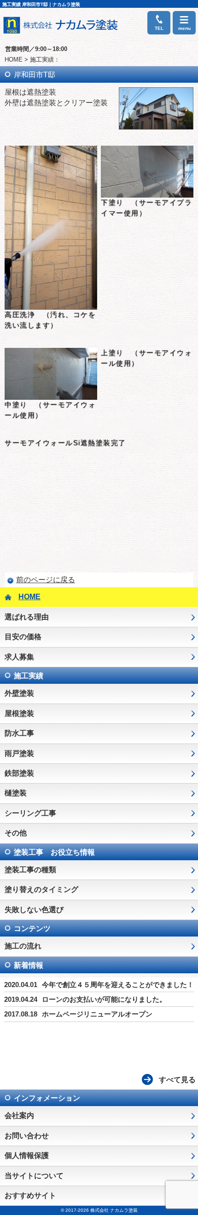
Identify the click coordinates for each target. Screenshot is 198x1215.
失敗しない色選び (34, 910)
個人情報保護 (27, 1155)
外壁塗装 (19, 693)
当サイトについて (34, 1176)
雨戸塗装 (19, 753)
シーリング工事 (30, 813)
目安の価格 (23, 637)
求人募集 (19, 657)
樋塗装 (16, 793)
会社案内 (19, 1115)
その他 (16, 833)
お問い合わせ (27, 1136)
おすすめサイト (30, 1195)
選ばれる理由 (27, 617)
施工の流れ (23, 946)
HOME (14, 59)
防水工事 (19, 733)
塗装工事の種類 (30, 870)
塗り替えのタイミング (41, 889)
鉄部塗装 (19, 773)
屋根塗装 (19, 713)
